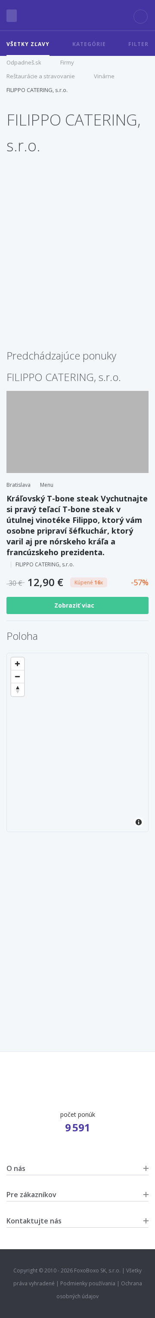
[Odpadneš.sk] (77, 15)
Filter (138, 44)
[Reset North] (17, 689)
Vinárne (104, 76)
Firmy (67, 62)
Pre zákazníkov (31, 1194)
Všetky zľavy (28, 44)
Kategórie (89, 44)
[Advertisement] (77, 263)
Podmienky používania (87, 1283)
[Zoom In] (17, 663)
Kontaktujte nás (34, 1221)
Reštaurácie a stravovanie (40, 76)
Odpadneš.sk (23, 62)
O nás (15, 1168)
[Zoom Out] (17, 676)
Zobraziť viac (75, 605)
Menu (46, 484)
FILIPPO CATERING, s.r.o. (37, 90)
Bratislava (18, 484)
